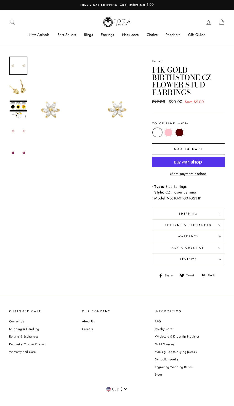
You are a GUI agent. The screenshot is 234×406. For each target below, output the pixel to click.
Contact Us (16, 321)
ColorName (170, 123)
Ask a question (188, 248)
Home (156, 61)
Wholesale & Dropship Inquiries (177, 336)
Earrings (107, 34)
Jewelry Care (164, 329)
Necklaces (130, 34)
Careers (87, 329)
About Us (88, 321)
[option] (117, 4)
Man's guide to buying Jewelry (176, 351)
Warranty (188, 236)
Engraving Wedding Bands (174, 367)
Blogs (158, 374)
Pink (168, 132)
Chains (152, 34)
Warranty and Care (22, 351)
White (157, 132)
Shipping (188, 214)
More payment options (188, 173)
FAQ (158, 321)
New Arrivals (39, 34)
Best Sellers (67, 34)
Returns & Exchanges (188, 225)
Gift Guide (196, 34)
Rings (88, 34)
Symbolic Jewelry (166, 359)
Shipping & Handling (24, 329)
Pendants (173, 34)
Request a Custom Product (27, 344)
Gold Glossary (165, 344)
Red (179, 132)
